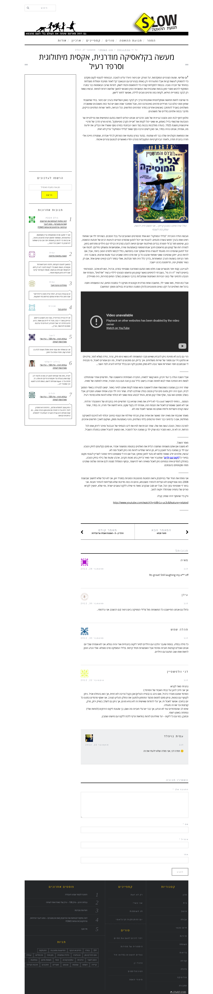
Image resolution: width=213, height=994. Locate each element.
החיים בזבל (62, 309)
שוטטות (75, 965)
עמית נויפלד (123, 50)
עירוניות (80, 960)
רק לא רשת (137, 895)
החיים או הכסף (75, 950)
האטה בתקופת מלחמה (58, 256)
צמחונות (34, 960)
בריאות (183, 953)
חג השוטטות (136, 911)
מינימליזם (39, 955)
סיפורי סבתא (161, 532)
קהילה (184, 961)
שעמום (65, 965)
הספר (151, 40)
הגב (186, 569)
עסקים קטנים (68, 960)
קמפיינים (93, 40)
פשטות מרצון (46, 960)
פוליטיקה (182, 977)
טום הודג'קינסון (91, 955)
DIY (95, 950)
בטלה (87, 950)
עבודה (28, 955)
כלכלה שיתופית (63, 955)
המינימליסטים (135, 971)
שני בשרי (138, 903)
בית (185, 903)
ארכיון (76, 40)
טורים (110, 40)
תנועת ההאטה (131, 40)
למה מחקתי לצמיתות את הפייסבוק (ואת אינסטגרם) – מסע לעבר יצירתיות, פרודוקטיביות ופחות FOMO (52, 224)
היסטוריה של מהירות (132, 946)
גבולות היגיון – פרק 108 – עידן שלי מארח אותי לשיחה (53, 340)
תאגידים (56, 965)
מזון (111, 50)
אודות (62, 40)
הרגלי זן (138, 963)
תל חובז (84, 929)
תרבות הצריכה (32, 965)
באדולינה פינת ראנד (59, 285)
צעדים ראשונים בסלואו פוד (128, 955)
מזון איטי (50, 955)
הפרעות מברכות (81, 910)
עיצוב (184, 911)
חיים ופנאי (181, 928)
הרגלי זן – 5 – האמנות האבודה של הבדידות (107, 532)
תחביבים (45, 965)
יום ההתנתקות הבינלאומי (129, 919)
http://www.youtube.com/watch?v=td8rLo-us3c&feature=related (150, 502)
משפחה (103, 50)
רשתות (85, 965)
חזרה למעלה (179, 992)
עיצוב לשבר (92, 960)
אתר (186, 854)
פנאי (57, 960)
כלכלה (184, 969)
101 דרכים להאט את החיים (128, 938)
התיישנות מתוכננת (58, 950)
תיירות (183, 936)
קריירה (94, 965)
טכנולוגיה (77, 955)
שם (185, 824)
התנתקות (43, 950)
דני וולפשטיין (177, 671)
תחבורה (183, 986)
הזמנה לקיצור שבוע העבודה (76, 894)
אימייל (183, 839)
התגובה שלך (180, 789)
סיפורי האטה (136, 980)
